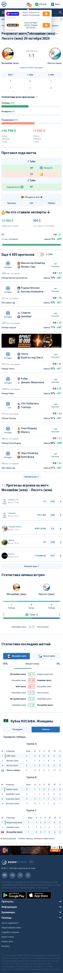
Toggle (40, 254)
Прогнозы (11, 203)
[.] (5, 542)
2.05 (52, 515)
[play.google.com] (14, 895)
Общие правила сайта (11, 928)
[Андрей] (5, 556)
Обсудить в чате (30, 197)
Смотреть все (30, 477)
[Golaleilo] (5, 515)
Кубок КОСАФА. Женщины (31, 68)
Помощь (7, 917)
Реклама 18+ (11, 18)
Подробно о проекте (10, 932)
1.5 (52, 529)
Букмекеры (8, 912)
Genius (11, 554)
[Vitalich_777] (5, 501)
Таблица (51, 203)
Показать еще (30, 566)
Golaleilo (12, 513)
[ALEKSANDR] (5, 529)
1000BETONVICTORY (16, 527)
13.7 (52, 556)
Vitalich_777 (13, 500)
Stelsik (11, 540)
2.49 (52, 501)
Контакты (6, 946)
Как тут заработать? (10, 923)
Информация (9, 906)
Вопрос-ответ (7, 941)
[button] (28, 4)
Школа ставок (8, 937)
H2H (31, 203)
